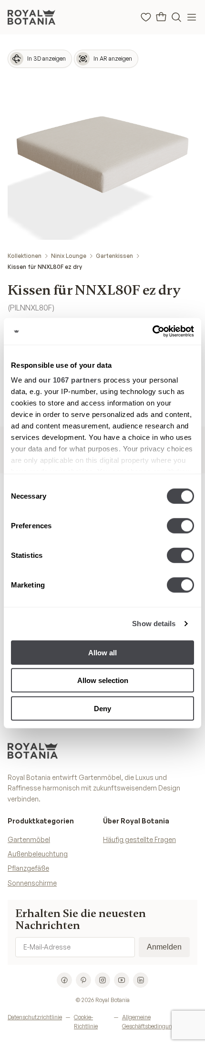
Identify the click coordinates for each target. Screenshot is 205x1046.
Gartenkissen (114, 255)
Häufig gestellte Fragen (139, 839)
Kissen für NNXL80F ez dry (45, 266)
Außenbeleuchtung (38, 854)
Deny (102, 708)
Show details (153, 623)
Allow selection (102, 680)
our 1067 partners (70, 380)
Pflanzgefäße (28, 868)
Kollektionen (24, 255)
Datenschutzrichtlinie (35, 1017)
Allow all (102, 652)
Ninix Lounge (68, 255)
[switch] (180, 525)
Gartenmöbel (29, 839)
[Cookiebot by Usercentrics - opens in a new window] (152, 331)
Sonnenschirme (32, 883)
